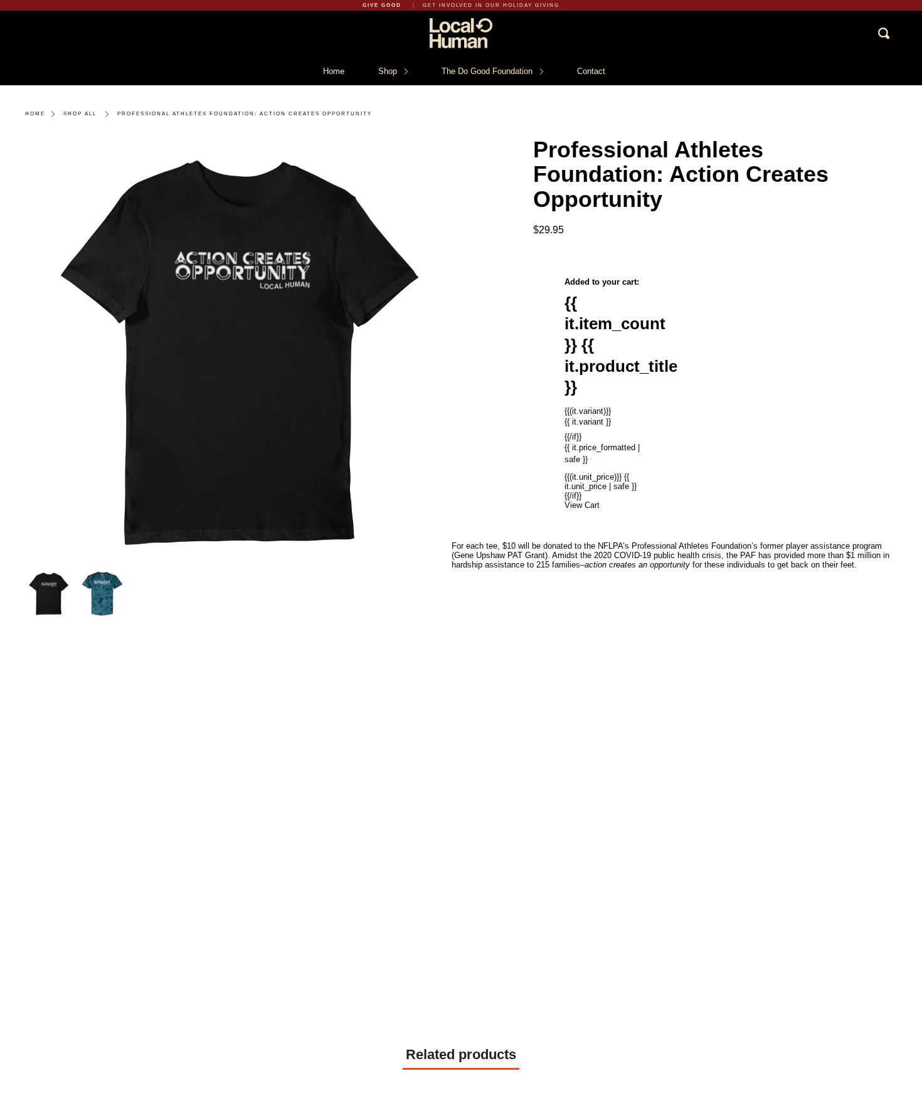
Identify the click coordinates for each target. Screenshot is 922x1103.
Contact (591, 71)
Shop (389, 71)
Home (333, 71)
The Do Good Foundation (488, 71)
